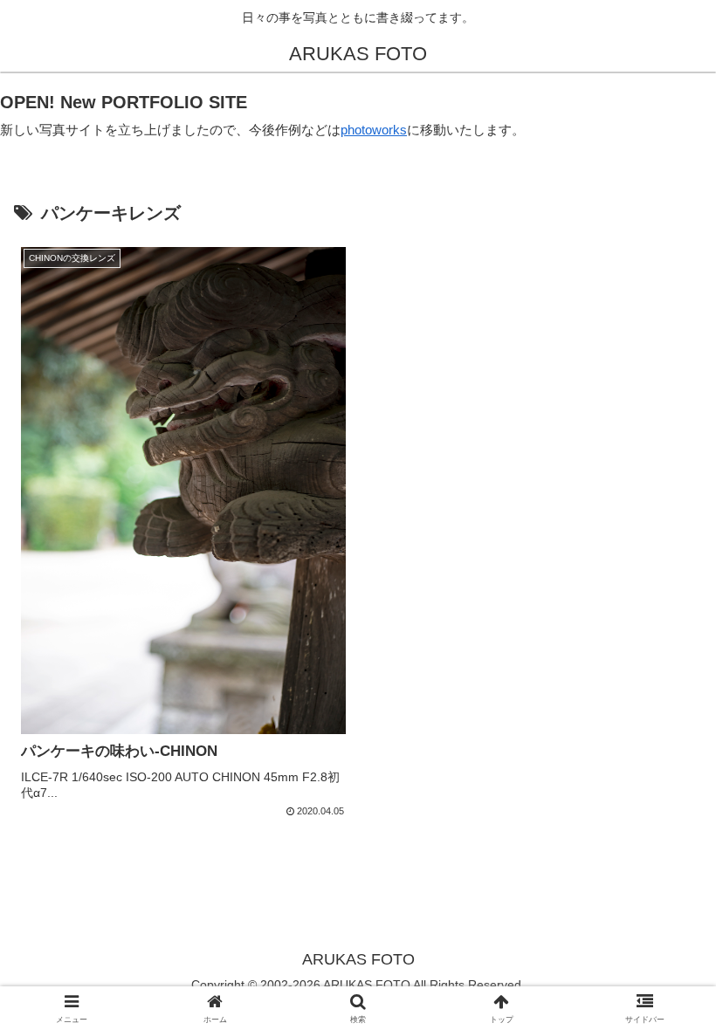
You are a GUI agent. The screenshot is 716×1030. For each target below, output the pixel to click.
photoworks (374, 129)
